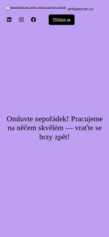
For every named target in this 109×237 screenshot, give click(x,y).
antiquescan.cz (80, 9)
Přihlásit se (61, 19)
